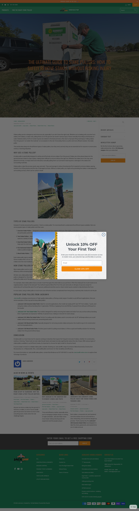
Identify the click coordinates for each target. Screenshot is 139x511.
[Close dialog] (103, 234)
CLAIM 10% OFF (82, 269)
